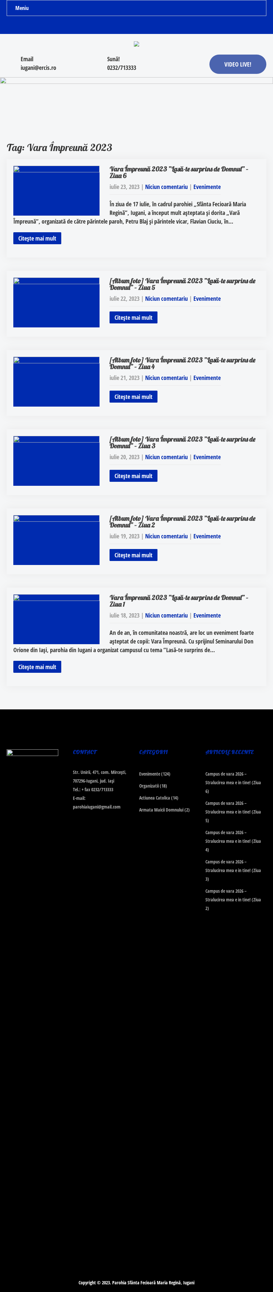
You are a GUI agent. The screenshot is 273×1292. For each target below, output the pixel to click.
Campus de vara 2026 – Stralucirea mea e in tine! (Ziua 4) (233, 841)
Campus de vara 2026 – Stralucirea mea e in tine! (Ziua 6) (233, 782)
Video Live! (237, 64)
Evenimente (207, 187)
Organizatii (149, 786)
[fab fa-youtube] (149, 26)
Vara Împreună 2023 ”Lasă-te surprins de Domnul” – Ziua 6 (179, 172)
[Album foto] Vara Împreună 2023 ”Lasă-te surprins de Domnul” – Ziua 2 (182, 521)
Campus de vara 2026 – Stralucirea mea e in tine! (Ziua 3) (233, 870)
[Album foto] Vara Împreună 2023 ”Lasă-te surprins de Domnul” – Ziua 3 (182, 442)
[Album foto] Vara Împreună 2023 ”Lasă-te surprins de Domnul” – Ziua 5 (182, 284)
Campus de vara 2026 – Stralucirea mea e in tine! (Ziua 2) (233, 899)
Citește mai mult (37, 238)
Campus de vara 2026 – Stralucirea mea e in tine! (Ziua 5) (233, 812)
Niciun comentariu (166, 187)
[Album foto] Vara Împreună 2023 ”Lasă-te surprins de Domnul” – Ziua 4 (182, 363)
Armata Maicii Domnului (161, 810)
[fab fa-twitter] (136, 26)
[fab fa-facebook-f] (124, 26)
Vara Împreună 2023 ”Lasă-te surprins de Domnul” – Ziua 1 (179, 600)
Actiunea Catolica (154, 798)
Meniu (22, 8)
